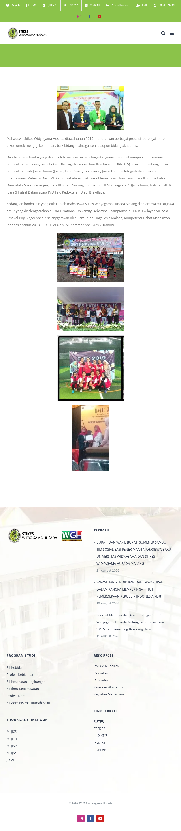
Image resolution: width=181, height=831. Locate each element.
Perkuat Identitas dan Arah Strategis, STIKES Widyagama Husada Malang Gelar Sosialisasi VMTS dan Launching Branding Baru (130, 622)
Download (101, 673)
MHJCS (12, 731)
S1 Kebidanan (17, 667)
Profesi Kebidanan (20, 674)
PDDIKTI (100, 742)
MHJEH (12, 738)
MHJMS (12, 745)
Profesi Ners (16, 695)
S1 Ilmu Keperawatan (23, 688)
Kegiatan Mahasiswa (109, 694)
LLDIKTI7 (100, 735)
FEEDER (99, 728)
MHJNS (12, 753)
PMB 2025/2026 (106, 666)
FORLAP (100, 749)
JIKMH (11, 760)
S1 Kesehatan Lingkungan (26, 681)
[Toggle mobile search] (163, 33)
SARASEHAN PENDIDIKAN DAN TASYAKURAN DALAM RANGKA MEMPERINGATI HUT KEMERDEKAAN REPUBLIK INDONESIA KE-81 (129, 589)
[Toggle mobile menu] (172, 33)
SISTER (99, 721)
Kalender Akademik (108, 687)
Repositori (101, 680)
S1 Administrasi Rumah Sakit (28, 703)
